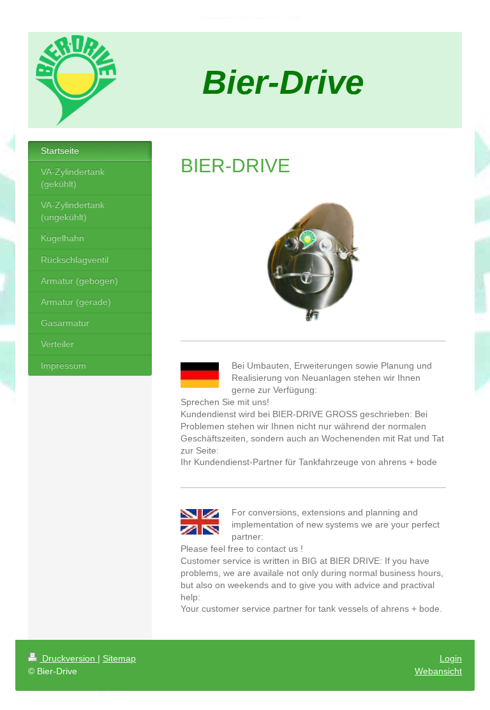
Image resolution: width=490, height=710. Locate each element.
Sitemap (119, 658)
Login (451, 658)
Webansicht (438, 671)
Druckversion (69, 658)
